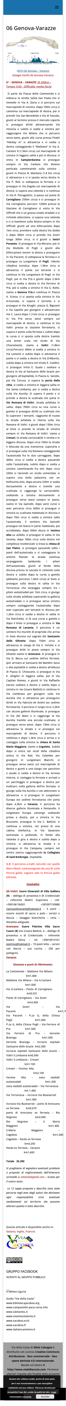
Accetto (45, 1396)
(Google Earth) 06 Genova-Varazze (33, 75)
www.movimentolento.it (20, 1316)
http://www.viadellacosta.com (26, 1369)
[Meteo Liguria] (16, 1291)
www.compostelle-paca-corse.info (27, 1307)
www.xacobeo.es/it (17, 1320)
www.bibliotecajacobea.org (22, 1303)
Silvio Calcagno (43, 1347)
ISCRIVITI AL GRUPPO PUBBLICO (25, 1277)
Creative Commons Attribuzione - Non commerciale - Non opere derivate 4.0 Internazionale (34, 1356)
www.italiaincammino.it (20, 1329)
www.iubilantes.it (17, 1311)
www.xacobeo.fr (16, 1325)
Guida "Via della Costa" (20, 1298)
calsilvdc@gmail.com (33, 1177)
